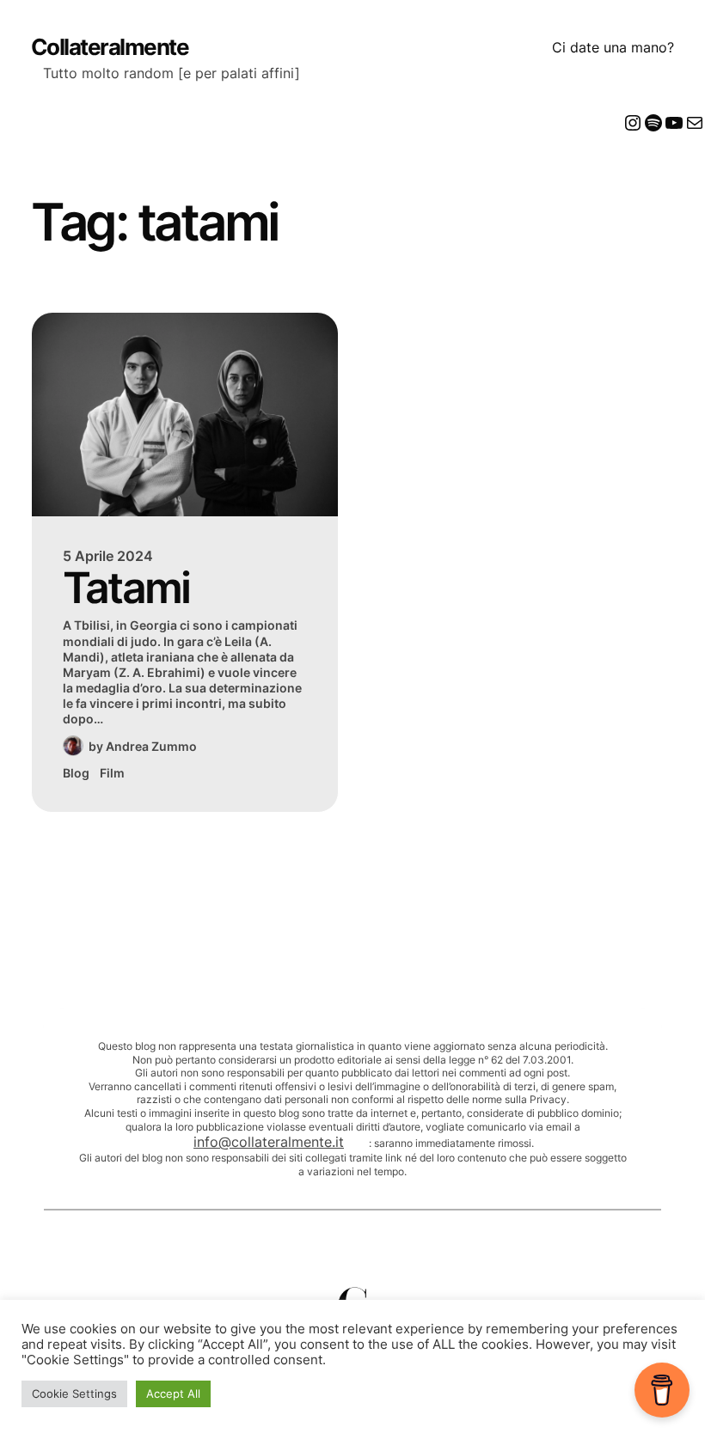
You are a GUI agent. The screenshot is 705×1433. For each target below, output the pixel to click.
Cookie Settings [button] (74, 1393)
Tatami (126, 588)
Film (112, 772)
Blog (76, 772)
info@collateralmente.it (268, 1141)
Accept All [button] (173, 1393)
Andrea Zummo (151, 746)
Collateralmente (110, 47)
